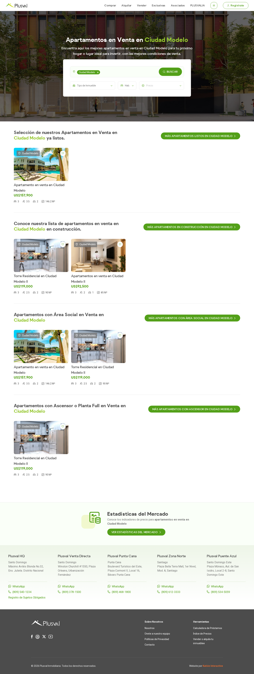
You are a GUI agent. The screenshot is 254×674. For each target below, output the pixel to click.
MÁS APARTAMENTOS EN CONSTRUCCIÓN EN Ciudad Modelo (190, 227)
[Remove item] (97, 72)
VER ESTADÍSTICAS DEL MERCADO (134, 532)
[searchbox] (101, 71)
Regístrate (237, 5)
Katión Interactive (213, 666)
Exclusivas (158, 5)
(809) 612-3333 (170, 592)
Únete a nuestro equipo (157, 633)
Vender (141, 5)
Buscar (172, 71)
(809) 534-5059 (220, 592)
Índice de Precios (202, 633)
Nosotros (149, 628)
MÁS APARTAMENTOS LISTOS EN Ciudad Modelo (198, 136)
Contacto (150, 644)
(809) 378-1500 (71, 592)
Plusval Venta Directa (74, 556)
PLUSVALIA (197, 5)
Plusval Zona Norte (171, 556)
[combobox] (127, 71)
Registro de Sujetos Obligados (26, 597)
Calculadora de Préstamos (207, 628)
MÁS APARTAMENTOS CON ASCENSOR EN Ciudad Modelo (192, 409)
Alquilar (126, 5)
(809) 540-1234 (21, 592)
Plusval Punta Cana (122, 556)
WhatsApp (18, 586)
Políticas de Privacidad (157, 639)
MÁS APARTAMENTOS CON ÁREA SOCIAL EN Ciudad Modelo (190, 318)
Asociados (178, 5)
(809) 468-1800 (121, 592)
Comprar (110, 5)
